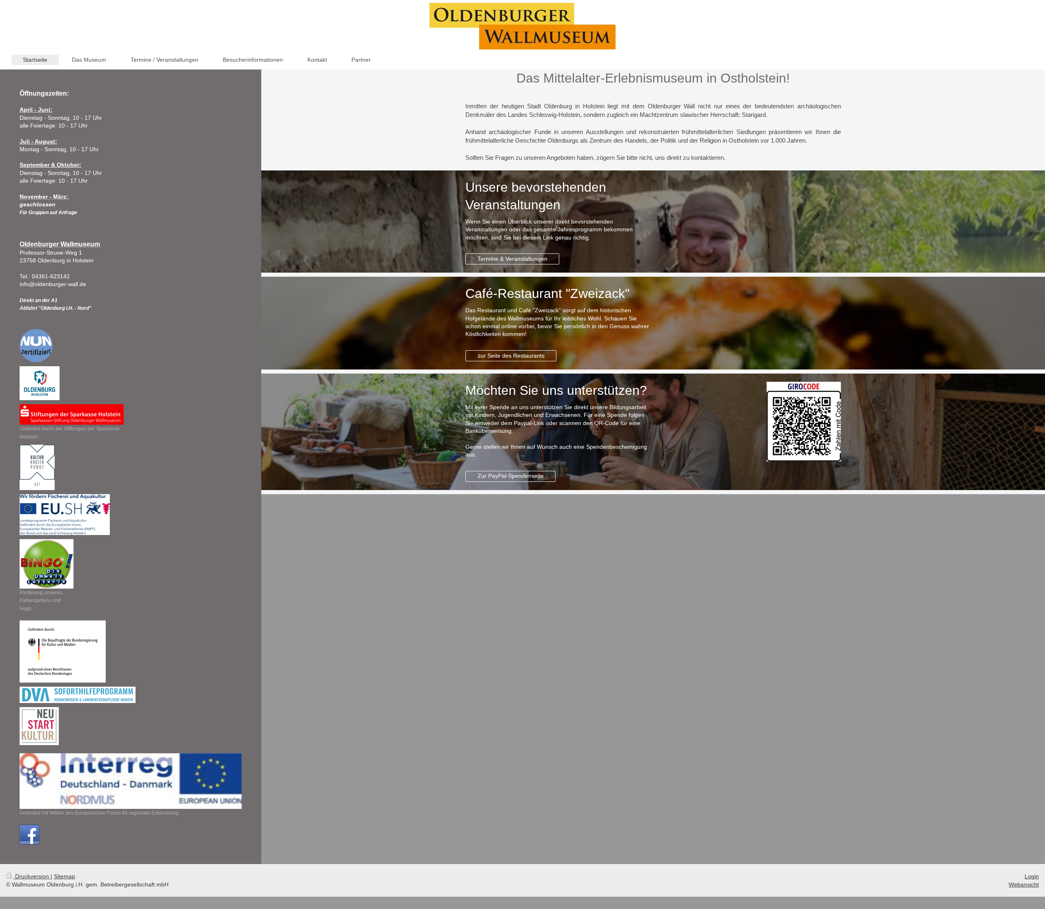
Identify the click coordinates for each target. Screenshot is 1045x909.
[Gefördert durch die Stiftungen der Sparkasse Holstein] (72, 414)
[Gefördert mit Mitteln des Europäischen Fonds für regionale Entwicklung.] (131, 781)
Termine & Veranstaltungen (512, 258)
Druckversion (32, 876)
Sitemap (64, 876)
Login (1032, 876)
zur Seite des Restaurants (511, 355)
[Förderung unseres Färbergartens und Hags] (46, 564)
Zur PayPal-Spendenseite (511, 475)
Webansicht (1024, 884)
